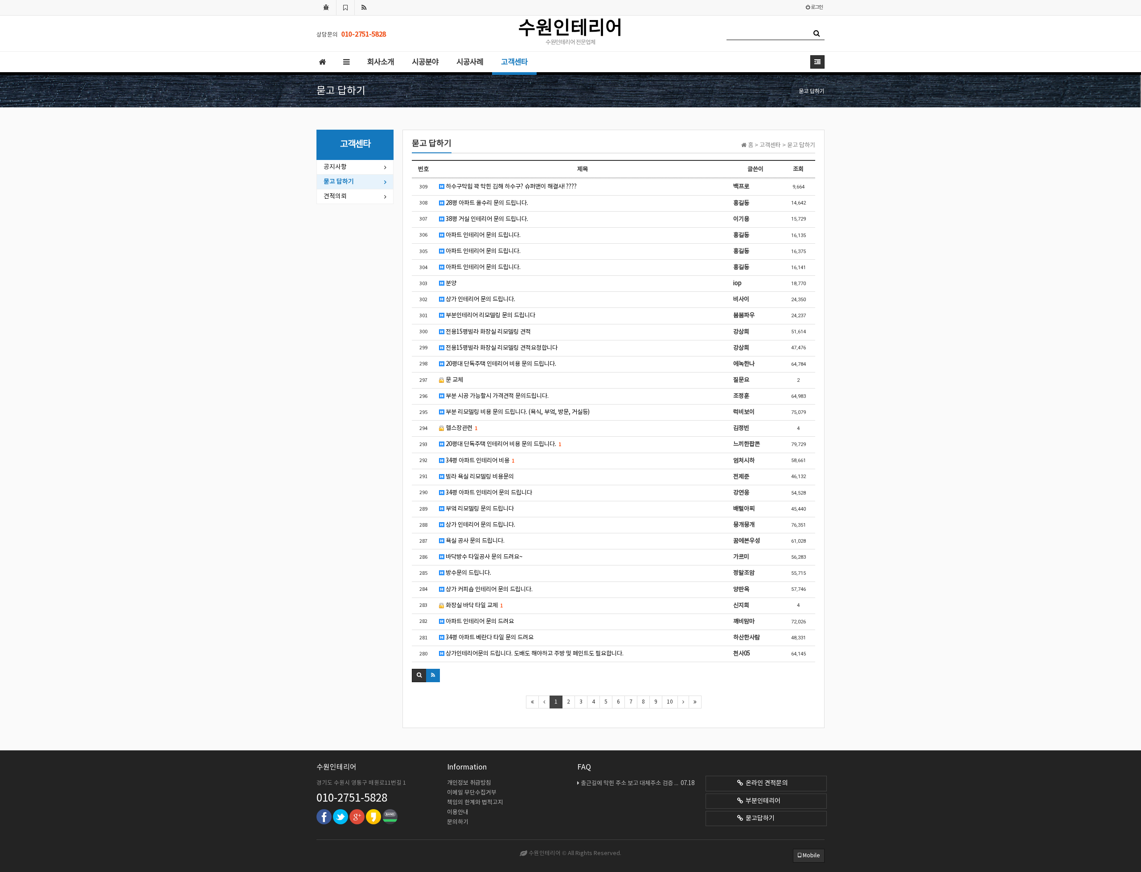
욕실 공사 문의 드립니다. (474, 540)
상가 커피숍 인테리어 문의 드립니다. (488, 589)
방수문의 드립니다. (467, 573)
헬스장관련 (460, 428)
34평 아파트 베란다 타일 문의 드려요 (489, 637)
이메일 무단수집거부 (472, 793)
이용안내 (457, 812)
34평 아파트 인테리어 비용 (479, 460)
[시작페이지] (326, 7)
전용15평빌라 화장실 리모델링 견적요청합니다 (501, 348)
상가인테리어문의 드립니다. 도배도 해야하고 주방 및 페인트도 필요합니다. (534, 653)
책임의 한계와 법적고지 (475, 802)
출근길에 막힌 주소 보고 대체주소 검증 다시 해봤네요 (637, 783)
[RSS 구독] (364, 7)
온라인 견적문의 (765, 783)
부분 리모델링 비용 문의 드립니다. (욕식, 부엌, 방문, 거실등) (517, 412)
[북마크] (345, 7)
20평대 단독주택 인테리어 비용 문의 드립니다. (500, 364)
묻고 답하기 (339, 181)
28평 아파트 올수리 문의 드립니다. (486, 203)
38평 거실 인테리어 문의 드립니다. (486, 219)
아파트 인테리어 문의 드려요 (479, 621)
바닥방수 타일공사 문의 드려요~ (483, 557)
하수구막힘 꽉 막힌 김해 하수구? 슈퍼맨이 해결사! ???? (510, 186)
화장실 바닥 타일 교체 (473, 605)
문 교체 (453, 380)
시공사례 (469, 62)
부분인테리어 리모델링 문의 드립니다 (489, 315)
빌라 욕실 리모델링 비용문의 (479, 476)
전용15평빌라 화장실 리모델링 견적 (487, 332)
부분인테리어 (761, 801)
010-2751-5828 (351, 798)
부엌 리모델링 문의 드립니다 (479, 508)
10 (670, 702)
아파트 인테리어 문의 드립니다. (482, 235)
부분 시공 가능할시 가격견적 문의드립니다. (496, 396)
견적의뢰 (335, 196)
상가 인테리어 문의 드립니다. (479, 299)
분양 (450, 283)
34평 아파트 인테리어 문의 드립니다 (488, 492)
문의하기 (457, 822)
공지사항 (335, 167)
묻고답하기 (759, 818)
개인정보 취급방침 (469, 783)
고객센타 (514, 62)
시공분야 (425, 62)
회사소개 (380, 62)
